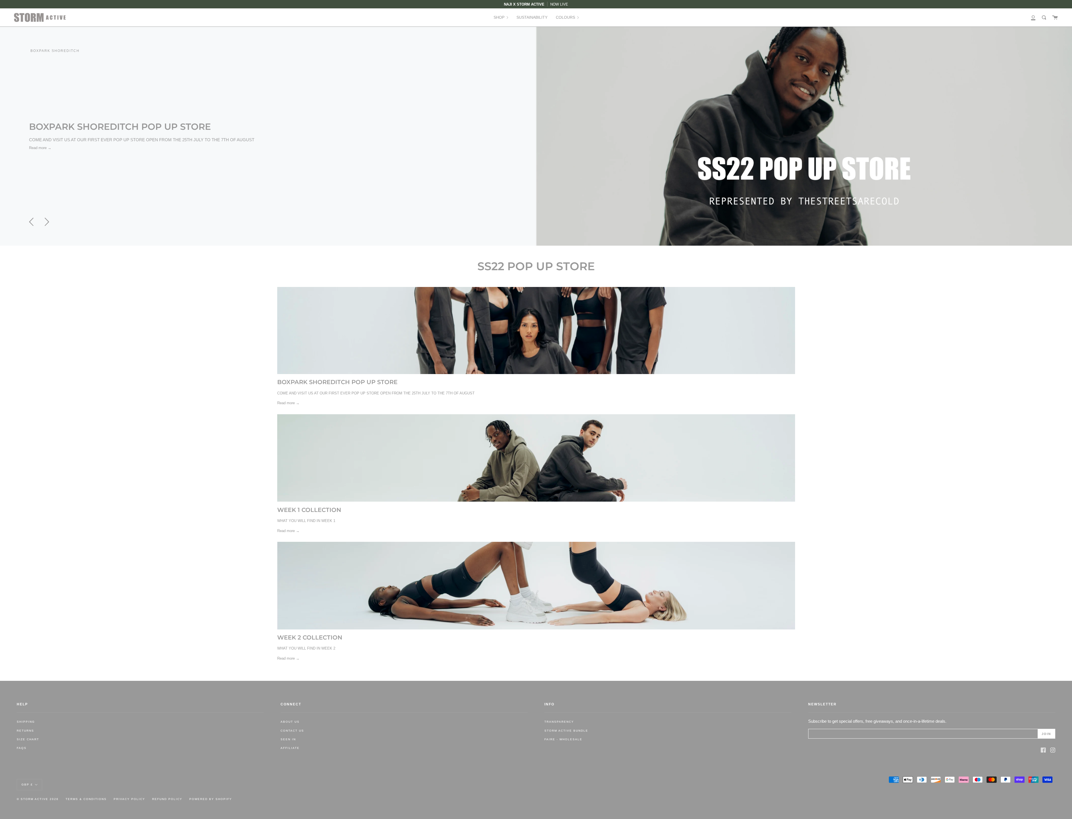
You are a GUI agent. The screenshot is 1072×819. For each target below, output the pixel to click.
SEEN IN (288, 739)
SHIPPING (26, 721)
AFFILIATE (290, 747)
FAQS (22, 747)
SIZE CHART (28, 739)
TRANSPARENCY (559, 721)
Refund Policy (167, 799)
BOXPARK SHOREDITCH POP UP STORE (120, 126)
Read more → (40, 148)
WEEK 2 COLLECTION (309, 637)
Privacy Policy (129, 799)
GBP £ (27, 784)
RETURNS (25, 730)
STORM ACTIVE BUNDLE (566, 730)
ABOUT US (290, 721)
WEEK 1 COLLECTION (309, 509)
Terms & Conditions (86, 799)
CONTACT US (292, 730)
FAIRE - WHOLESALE (563, 739)
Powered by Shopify (210, 799)
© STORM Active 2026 (38, 799)
